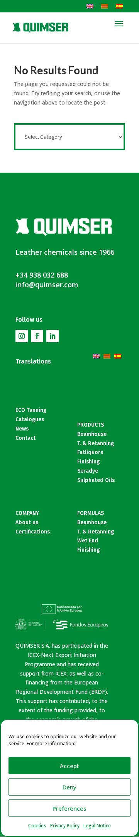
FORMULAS (90, 513)
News (22, 428)
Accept (69, 766)
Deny (69, 787)
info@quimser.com (46, 284)
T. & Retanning (95, 443)
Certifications (32, 531)
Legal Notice (97, 825)
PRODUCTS (90, 425)
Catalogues (29, 419)
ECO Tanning (30, 410)
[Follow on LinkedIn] (52, 336)
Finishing (88, 461)
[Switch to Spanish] (119, 6)
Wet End (87, 540)
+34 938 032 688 (41, 275)
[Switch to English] (90, 6)
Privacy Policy (65, 825)
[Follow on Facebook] (37, 336)
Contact (25, 438)
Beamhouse (92, 434)
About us (26, 522)
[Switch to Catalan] (104, 6)
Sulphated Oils (96, 480)
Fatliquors (90, 452)
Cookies (37, 825)
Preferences (69, 808)
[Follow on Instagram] (21, 336)
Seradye (87, 471)
